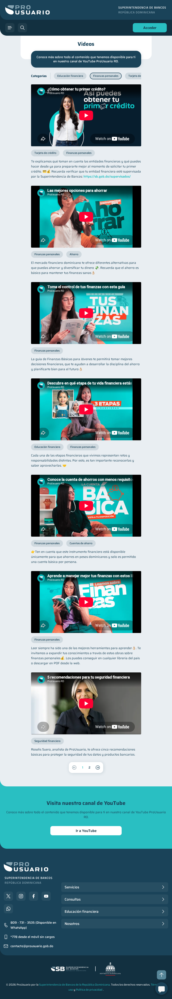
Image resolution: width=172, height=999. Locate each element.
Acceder (149, 28)
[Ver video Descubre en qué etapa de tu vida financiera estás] (86, 409)
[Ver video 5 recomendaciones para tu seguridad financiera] (86, 703)
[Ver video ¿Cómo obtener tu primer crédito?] (86, 115)
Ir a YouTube (86, 830)
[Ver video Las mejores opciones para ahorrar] (86, 217)
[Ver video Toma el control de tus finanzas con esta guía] (86, 313)
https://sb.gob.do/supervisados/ (107, 176)
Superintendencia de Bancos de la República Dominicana (74, 984)
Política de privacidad (89, 989)
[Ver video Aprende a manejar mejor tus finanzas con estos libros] (86, 602)
